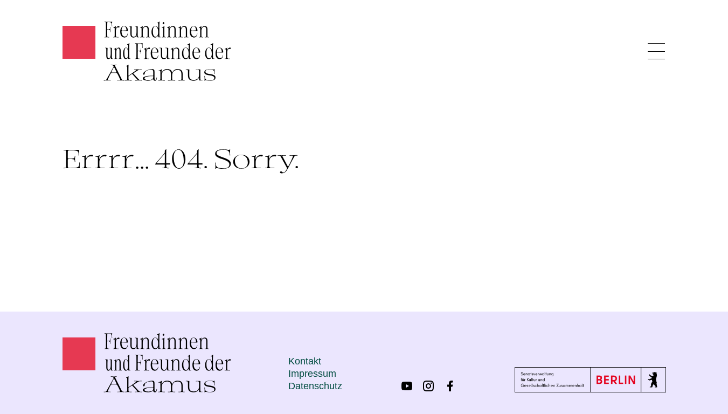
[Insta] (428, 386)
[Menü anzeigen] (656, 51)
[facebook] (449, 386)
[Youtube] (406, 386)
